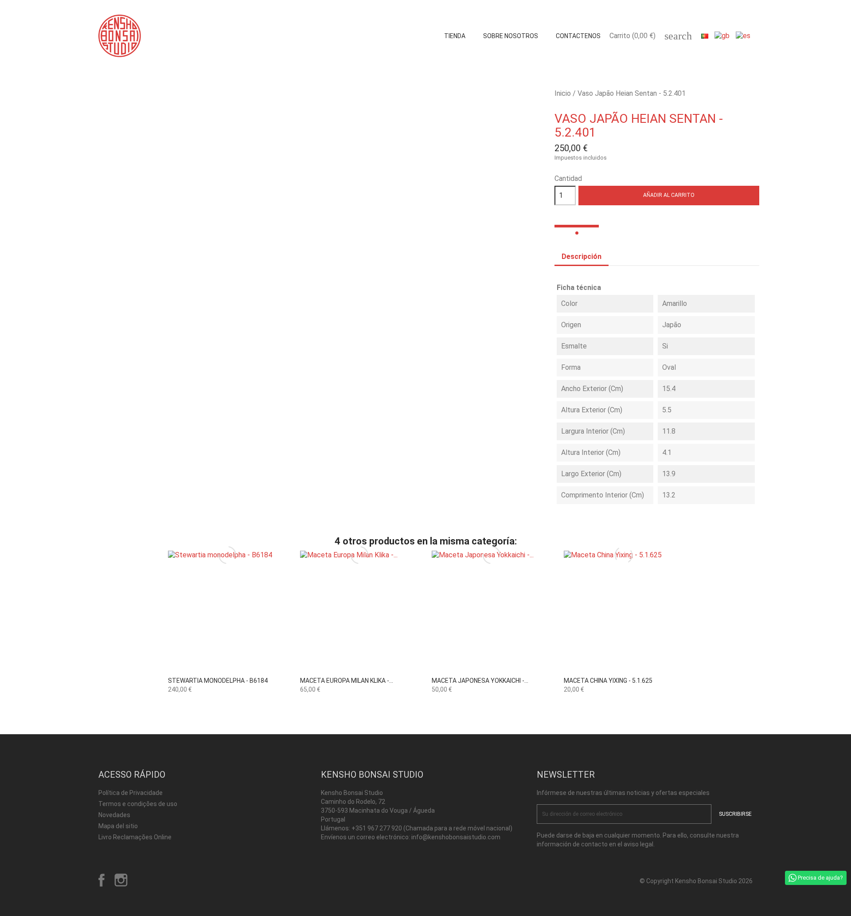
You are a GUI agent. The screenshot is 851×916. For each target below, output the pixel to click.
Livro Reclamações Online (135, 837)
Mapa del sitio (118, 826)
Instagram (121, 880)
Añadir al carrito (669, 195)
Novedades (114, 814)
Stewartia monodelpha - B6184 (218, 680)
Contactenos (578, 35)
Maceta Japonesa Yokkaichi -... (480, 680)
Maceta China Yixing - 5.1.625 (608, 680)
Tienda (454, 35)
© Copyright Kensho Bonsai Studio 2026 (696, 881)
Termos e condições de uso (137, 803)
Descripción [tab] (581, 256)
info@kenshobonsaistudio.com (455, 837)
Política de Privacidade (130, 792)
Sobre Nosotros (510, 35)
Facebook (101, 880)
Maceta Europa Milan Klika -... (346, 680)
